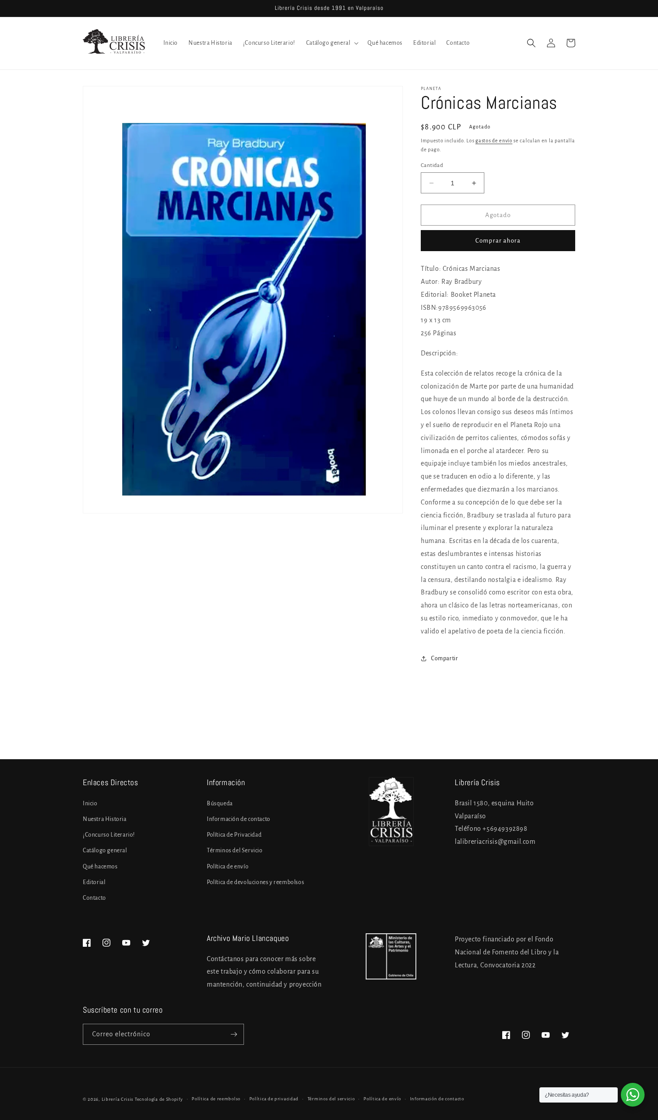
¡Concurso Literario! (109, 835)
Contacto (94, 898)
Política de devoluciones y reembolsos (255, 882)
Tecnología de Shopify (159, 1099)
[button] (332, 43)
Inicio (90, 803)
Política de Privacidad (234, 835)
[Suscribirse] (234, 1034)
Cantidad (432, 165)
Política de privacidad (274, 1098)
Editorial (94, 882)
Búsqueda (220, 803)
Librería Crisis (118, 1099)
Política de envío (227, 867)
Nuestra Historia (105, 819)
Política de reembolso (216, 1098)
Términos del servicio (331, 1098)
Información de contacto (238, 819)
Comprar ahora (498, 240)
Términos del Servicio (235, 850)
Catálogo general (105, 850)
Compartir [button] (444, 658)
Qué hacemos (100, 867)
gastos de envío (494, 140)
